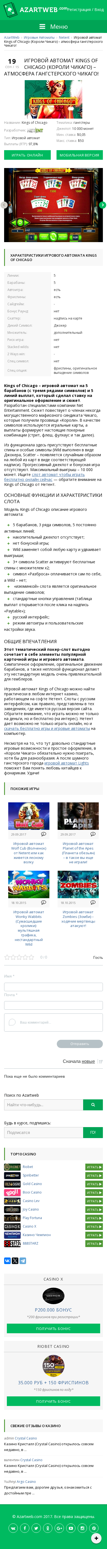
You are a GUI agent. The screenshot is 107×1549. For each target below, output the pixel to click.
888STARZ (30, 1243)
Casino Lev (31, 1200)
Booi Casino (32, 1192)
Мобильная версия (79, 155)
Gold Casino (32, 1183)
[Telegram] (22, 1260)
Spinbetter (31, 1175)
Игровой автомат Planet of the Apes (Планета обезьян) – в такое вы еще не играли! (78, 852)
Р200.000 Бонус (53, 1310)
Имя (9, 976)
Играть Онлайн (27, 155)
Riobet (28, 1166)
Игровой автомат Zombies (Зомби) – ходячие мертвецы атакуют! (78, 918)
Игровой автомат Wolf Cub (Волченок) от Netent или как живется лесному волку (28, 852)
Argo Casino (26, 1481)
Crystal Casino (26, 1438)
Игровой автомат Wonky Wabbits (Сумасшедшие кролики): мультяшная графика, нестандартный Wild (28, 928)
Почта (10, 995)
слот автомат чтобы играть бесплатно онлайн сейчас (44, 477)
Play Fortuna (32, 1217)
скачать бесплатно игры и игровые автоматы (47, 728)
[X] (15, 1260)
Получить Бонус (53, 1328)
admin (9, 1438)
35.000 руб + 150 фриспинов (53, 1383)
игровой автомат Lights (66, 763)
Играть (93, 1167)
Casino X (29, 1226)
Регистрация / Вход (85, 9)
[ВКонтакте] (7, 1260)
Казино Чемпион (37, 1235)
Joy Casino (31, 1209)
